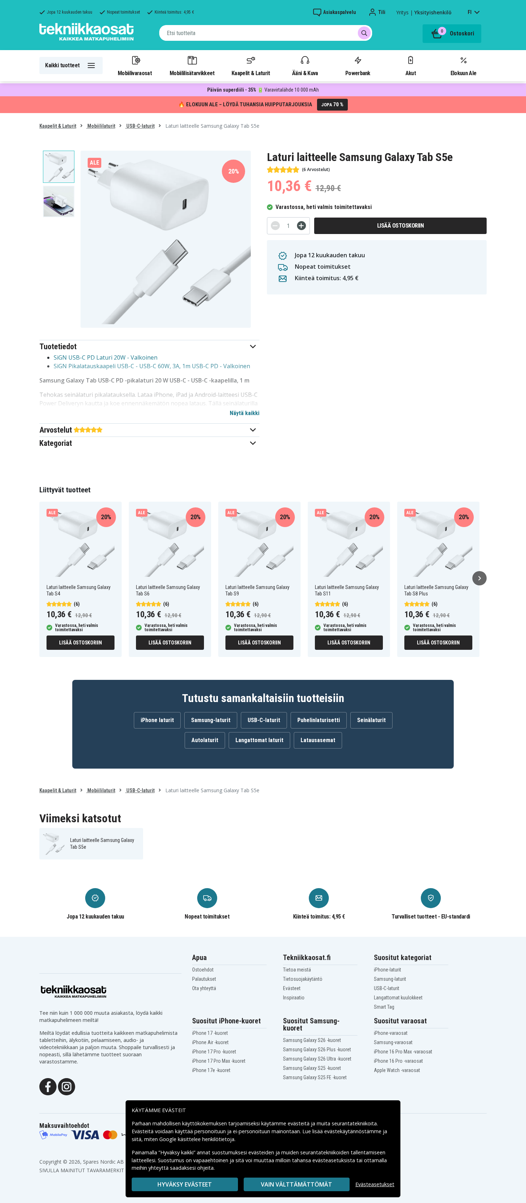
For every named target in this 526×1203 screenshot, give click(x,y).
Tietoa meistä (297, 970)
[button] (149, 346)
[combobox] (265, 33)
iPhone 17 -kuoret (210, 1033)
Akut (410, 73)
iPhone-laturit (387, 970)
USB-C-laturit (140, 126)
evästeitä (299, 1123)
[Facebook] (48, 1086)
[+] (301, 225)
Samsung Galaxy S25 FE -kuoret (315, 1077)
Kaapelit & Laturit (251, 73)
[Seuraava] (479, 578)
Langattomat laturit (259, 740)
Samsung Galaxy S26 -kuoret (312, 1040)
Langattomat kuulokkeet (398, 997)
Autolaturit (204, 740)
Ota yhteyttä (204, 988)
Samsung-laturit (210, 720)
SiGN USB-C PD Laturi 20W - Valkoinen (105, 357)
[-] (275, 225)
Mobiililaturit (100, 126)
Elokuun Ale (463, 73)
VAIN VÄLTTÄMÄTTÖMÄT (296, 1184)
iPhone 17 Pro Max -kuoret (218, 1061)
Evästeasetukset (374, 1184)
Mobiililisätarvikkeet (192, 73)
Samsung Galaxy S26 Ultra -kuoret (317, 1059)
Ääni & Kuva (305, 73)
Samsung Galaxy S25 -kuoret (312, 1068)
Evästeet (292, 988)
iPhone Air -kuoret (210, 1042)
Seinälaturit (371, 720)
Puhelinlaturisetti (318, 720)
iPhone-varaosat (391, 1033)
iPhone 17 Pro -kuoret (214, 1052)
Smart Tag (384, 1007)
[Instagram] (66, 1086)
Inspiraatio (294, 997)
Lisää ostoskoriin (400, 225)
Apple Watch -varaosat (397, 1070)
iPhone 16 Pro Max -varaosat (403, 1052)
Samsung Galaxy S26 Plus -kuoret (317, 1049)
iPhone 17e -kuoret (211, 1070)
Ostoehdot (203, 970)
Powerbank (357, 73)
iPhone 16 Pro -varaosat (398, 1061)
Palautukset (204, 979)
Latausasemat (318, 740)
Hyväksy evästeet (184, 1184)
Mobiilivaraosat (135, 73)
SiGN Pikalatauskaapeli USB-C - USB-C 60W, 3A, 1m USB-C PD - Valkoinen (152, 366)
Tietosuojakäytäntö (302, 979)
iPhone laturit (157, 720)
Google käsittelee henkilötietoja (196, 1139)
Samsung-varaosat (393, 1042)
